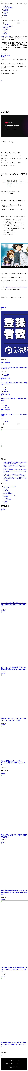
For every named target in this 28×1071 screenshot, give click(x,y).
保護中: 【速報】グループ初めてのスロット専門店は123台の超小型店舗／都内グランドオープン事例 (15, 479)
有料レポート (6, 6)
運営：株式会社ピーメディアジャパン (13, 1063)
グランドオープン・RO (9, 495)
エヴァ (5, 405)
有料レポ (5, 490)
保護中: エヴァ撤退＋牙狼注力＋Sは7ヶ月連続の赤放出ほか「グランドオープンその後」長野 (15, 471)
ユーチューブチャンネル (9, 486)
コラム (5, 489)
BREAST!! (6, 487)
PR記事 (5, 501)
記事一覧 (7, 36)
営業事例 (5, 9)
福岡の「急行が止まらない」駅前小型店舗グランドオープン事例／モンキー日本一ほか (13, 1044)
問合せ (5, 15)
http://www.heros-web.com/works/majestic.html (16, 287)
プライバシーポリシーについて (13, 1060)
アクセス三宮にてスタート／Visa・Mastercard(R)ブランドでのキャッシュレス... (13, 762)
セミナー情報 (6, 492)
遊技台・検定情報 (8, 7)
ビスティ (5, 421)
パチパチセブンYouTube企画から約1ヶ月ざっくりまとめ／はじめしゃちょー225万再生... (14, 969)
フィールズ (6, 374)
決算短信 (6, 375)
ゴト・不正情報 (7, 499)
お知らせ (5, 12)
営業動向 (5, 10)
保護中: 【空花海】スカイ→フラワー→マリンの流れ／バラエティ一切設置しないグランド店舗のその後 (15, 467)
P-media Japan (16, 1067)
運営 (4, 13)
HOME (2, 36)
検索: (2, 424)
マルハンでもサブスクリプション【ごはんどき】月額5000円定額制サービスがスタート (14, 604)
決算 (4, 390)
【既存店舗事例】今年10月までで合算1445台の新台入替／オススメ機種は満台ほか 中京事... (14, 892)
